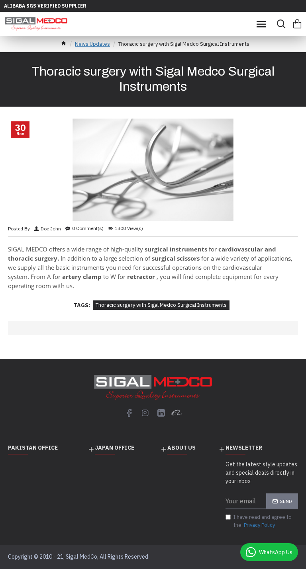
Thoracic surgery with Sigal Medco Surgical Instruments (161, 305)
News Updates (92, 44)
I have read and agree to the (262, 521)
